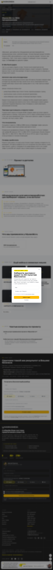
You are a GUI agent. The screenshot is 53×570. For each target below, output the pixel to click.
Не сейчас (26, 299)
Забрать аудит (26, 297)
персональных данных (29, 294)
